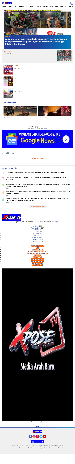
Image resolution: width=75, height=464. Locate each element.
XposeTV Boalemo (37, 259)
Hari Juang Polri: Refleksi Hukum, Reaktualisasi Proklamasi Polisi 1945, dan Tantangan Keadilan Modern (38, 193)
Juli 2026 (36, 230)
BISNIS (45, 7)
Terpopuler (12, 7)
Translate (44, 129)
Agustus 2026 (36, 228)
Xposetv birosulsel (37, 261)
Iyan (37, 248)
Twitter (41, 439)
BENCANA (29, 7)
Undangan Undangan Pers (57, 446)
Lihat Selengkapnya (37, 206)
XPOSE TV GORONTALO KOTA (37, 253)
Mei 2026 (36, 234)
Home (4, 7)
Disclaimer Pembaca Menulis (20, 448)
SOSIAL (7, 37)
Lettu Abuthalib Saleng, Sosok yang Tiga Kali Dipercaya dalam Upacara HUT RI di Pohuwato (36, 178)
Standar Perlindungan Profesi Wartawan (42, 448)
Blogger (56, 222)
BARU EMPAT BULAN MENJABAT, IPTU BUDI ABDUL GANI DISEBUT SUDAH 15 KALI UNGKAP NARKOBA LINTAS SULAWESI (37, 200)
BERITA (38, 7)
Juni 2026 (35, 232)
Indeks (21, 7)
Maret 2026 (36, 237)
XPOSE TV (37, 255)
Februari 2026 (37, 239)
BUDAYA (63, 7)
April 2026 (36, 236)
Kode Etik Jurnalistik (31, 446)
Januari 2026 (36, 241)
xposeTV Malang (37, 265)
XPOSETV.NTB (37, 257)
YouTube (46, 439)
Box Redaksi (59, 448)
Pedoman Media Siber (17, 446)
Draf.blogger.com (37, 246)
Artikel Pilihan (8, 153)
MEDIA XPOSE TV (38, 249)
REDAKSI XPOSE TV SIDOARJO (37, 251)
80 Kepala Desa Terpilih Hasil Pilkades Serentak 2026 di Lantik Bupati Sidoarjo (35, 172)
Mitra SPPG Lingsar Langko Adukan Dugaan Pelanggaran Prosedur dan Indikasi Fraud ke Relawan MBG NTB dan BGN (39, 185)
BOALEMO (54, 7)
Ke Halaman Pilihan (37, 158)
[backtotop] (37, 427)
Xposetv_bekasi (37, 263)
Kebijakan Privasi (43, 446)
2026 (37, 226)
